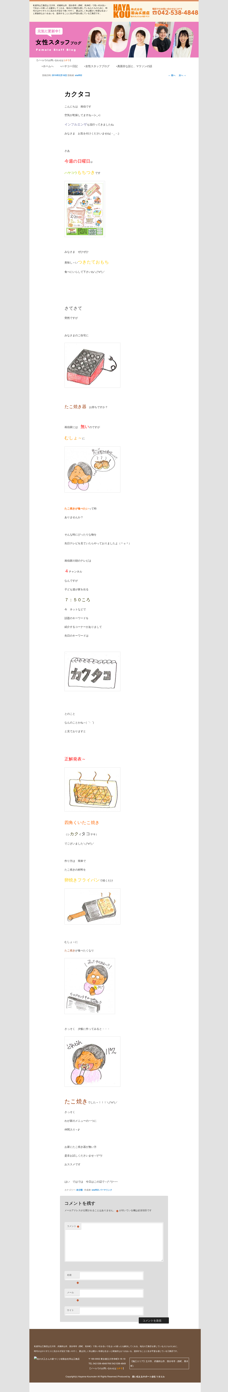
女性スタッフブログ (49, 36)
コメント (73, 1226)
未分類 (79, 1189)
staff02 (78, 75)
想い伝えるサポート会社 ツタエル (147, 1376)
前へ (172, 75)
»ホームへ (48, 66)
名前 (73, 1275)
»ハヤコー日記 (69, 66)
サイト (70, 1310)
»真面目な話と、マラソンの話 (134, 66)
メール (73, 1293)
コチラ (119, 1368)
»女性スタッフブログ (97, 66)
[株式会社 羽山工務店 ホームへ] (131, 11)
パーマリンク (105, 1189)
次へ (182, 75)
